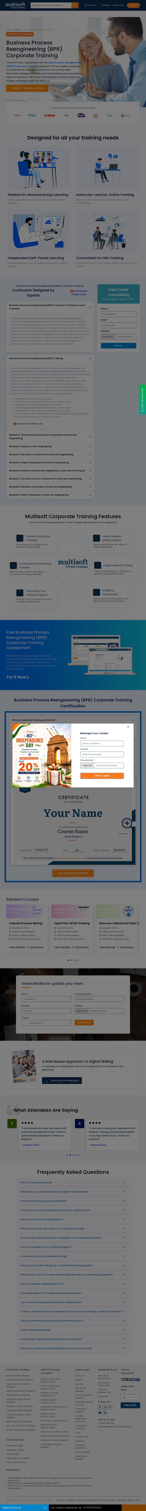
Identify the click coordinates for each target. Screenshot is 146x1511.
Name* (83, 738)
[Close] (128, 727)
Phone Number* (87, 760)
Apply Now (102, 775)
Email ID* (84, 749)
